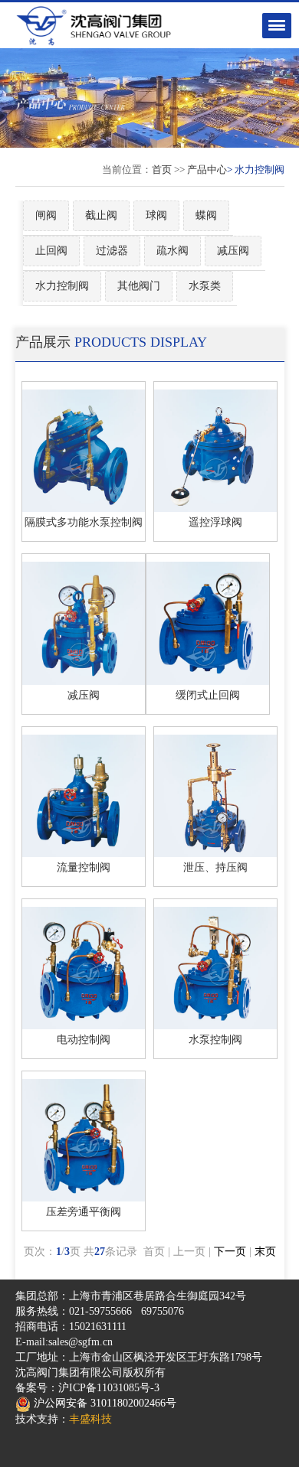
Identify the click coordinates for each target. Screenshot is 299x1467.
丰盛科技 (90, 1419)
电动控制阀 (83, 1039)
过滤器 (112, 250)
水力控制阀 (62, 286)
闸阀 (46, 215)
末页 (265, 1251)
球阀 (156, 215)
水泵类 (205, 286)
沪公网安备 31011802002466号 (103, 1403)
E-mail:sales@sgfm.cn (64, 1342)
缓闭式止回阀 (208, 695)
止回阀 (51, 250)
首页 (162, 169)
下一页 (230, 1251)
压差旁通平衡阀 (83, 1212)
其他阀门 (138, 286)
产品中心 (207, 169)
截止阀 (101, 215)
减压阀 (233, 250)
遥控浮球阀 (215, 522)
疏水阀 (172, 250)
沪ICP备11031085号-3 (108, 1388)
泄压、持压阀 (215, 867)
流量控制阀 (83, 867)
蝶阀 (206, 215)
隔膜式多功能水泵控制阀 (84, 522)
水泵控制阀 (215, 1039)
